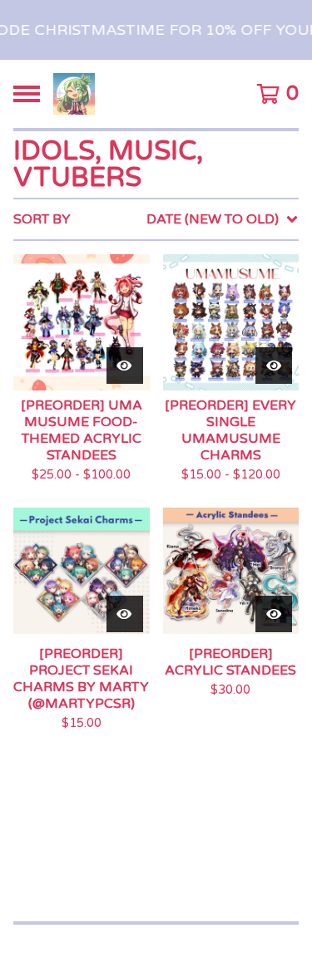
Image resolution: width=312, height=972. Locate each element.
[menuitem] (156, 219)
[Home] (74, 94)
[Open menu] (26, 94)
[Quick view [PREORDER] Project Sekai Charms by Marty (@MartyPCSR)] (124, 614)
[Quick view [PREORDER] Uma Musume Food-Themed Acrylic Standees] (124, 365)
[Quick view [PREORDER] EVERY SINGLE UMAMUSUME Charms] (273, 365)
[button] (156, 30)
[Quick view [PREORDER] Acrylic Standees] (273, 614)
